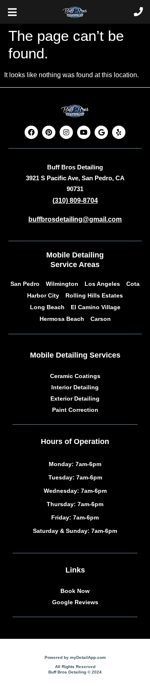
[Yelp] (118, 132)
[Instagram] (66, 132)
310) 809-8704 (76, 200)
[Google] (101, 132)
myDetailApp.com (88, 657)
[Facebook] (31, 132)
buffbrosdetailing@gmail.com (75, 219)
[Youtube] (83, 132)
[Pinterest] (48, 132)
